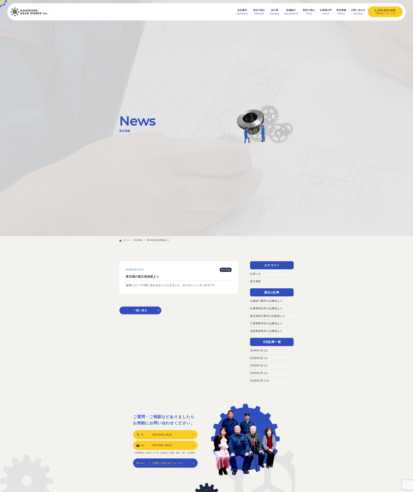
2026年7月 (256, 350)
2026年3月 (256, 373)
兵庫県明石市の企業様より (266, 308)
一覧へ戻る (140, 310)
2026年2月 (256, 380)
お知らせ (255, 273)
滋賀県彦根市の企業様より (266, 331)
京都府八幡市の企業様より (266, 300)
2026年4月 (256, 365)
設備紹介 (291, 12)
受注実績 (341, 12)
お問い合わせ (358, 12)
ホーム (126, 240)
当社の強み (259, 12)
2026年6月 (256, 358)
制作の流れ (309, 12)
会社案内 (242, 12)
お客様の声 (326, 12)
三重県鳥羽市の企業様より (266, 323)
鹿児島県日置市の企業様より (267, 316)
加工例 (274, 12)
